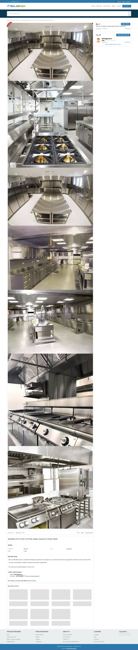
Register (128, 1)
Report (82, 532)
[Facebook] (8, 0)
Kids (8, 634)
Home (93, 6)
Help (95, 637)
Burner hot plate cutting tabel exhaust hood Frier (42, 20)
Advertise (99, 6)
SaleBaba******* (15, 1)
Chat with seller (123, 35)
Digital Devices (11, 641)
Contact (118, 6)
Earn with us (107, 6)
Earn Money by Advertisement (71, 641)
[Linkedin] (126, 634)
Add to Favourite (89, 532)
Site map (96, 639)
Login (123, 1)
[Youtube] (129, 634)
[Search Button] (130, 13)
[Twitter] (9, 0)
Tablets (37, 637)
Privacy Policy (66, 637)
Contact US (66, 639)
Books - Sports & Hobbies (13, 639)
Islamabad (12, 20)
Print (78, 532)
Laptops (38, 639)
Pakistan (105, 28)
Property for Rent (11, 637)
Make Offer (125, 24)
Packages (96, 634)
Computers (39, 641)
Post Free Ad (127, 6)
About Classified (67, 634)
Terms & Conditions (99, 641)
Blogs (113, 6)
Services (18, 20)
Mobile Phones (40, 634)
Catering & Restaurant (26, 20)
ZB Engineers (107, 38)
